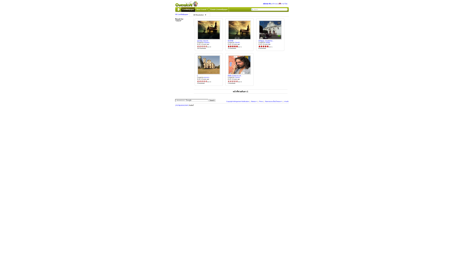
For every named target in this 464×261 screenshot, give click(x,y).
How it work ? (202, 9)
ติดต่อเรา (254, 101)
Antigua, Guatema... (266, 41)
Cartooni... (238, 77)
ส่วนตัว (286, 101)
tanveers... (207, 77)
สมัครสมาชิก (267, 4)
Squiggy (267, 42)
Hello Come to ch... (235, 76)
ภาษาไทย (284, 4)
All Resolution (198, 15)
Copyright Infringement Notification (237, 101)
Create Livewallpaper (219, 9)
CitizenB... (238, 42)
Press (261, 101)
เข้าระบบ (275, 4)
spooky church (202, 41)
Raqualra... (207, 42)
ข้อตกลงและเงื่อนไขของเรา (273, 101)
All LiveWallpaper (181, 14)
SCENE (230, 41)
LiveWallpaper (188, 9)
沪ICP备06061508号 (182, 105)
